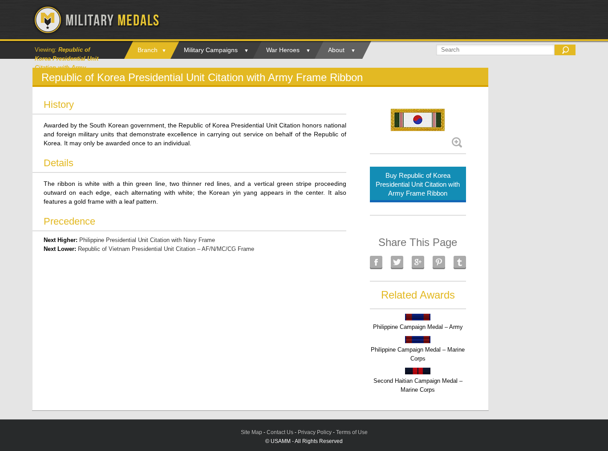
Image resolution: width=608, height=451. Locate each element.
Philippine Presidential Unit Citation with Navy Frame (147, 240)
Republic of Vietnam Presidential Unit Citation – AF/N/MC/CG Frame (166, 249)
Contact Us (280, 432)
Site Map (251, 432)
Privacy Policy (315, 432)
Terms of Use (352, 432)
